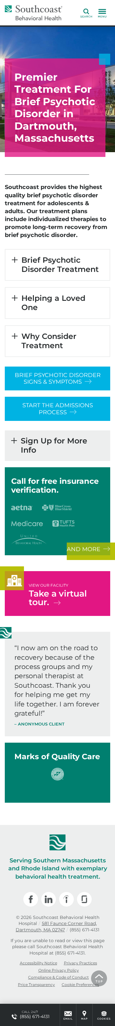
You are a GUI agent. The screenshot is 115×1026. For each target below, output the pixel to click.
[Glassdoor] (84, 899)
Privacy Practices (80, 963)
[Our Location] (84, 1015)
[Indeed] (66, 899)
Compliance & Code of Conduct (58, 977)
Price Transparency (36, 984)
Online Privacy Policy (58, 970)
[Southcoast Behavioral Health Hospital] (33, 12)
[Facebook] (30, 899)
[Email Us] (68, 1015)
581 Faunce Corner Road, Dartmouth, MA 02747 (56, 927)
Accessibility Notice (38, 963)
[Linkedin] (48, 899)
